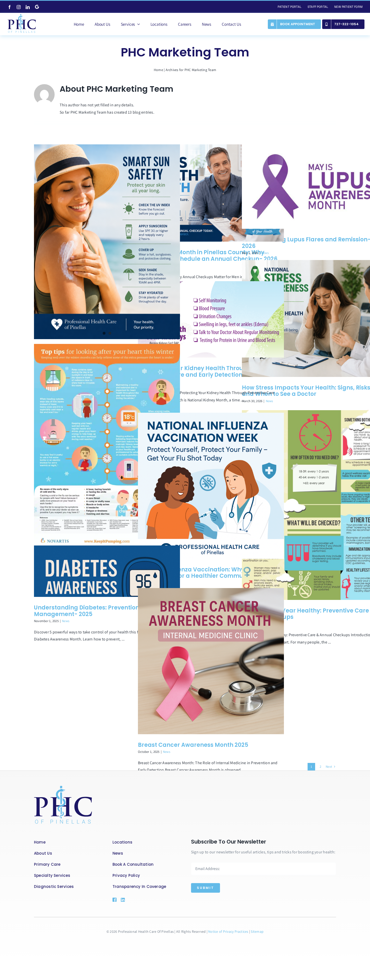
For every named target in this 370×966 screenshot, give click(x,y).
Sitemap (257, 931)
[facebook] (10, 7)
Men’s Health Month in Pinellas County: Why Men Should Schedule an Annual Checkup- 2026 (207, 255)
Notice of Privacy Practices (228, 931)
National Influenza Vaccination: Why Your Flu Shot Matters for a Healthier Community (203, 573)
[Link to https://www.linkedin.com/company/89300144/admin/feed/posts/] (130, 900)
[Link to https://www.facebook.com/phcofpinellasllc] (114, 900)
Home (158, 70)
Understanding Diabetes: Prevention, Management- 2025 (87, 611)
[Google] (37, 7)
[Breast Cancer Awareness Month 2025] (211, 661)
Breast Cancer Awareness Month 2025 (193, 745)
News (265, 253)
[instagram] (19, 7)
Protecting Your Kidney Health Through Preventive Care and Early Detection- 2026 (199, 371)
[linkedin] (28, 7)
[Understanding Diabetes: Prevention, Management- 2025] (107, 571)
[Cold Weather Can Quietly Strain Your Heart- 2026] (107, 447)
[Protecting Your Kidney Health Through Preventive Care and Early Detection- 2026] (211, 319)
